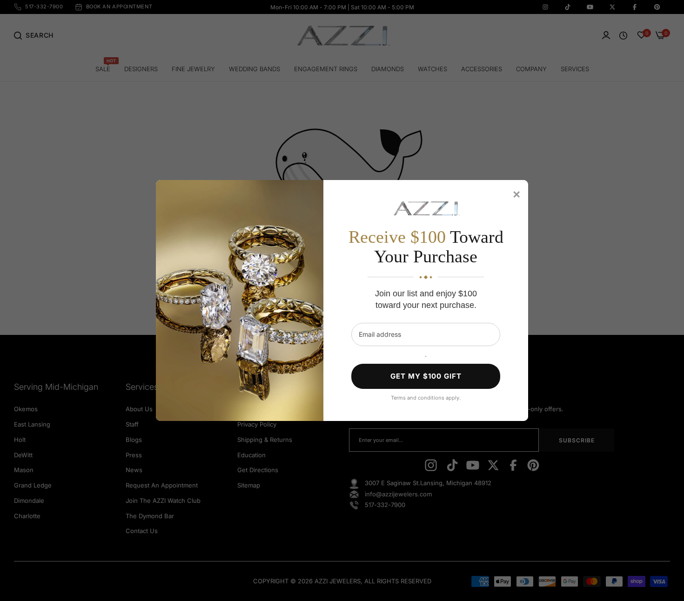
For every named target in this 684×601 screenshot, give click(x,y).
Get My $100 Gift (426, 376)
